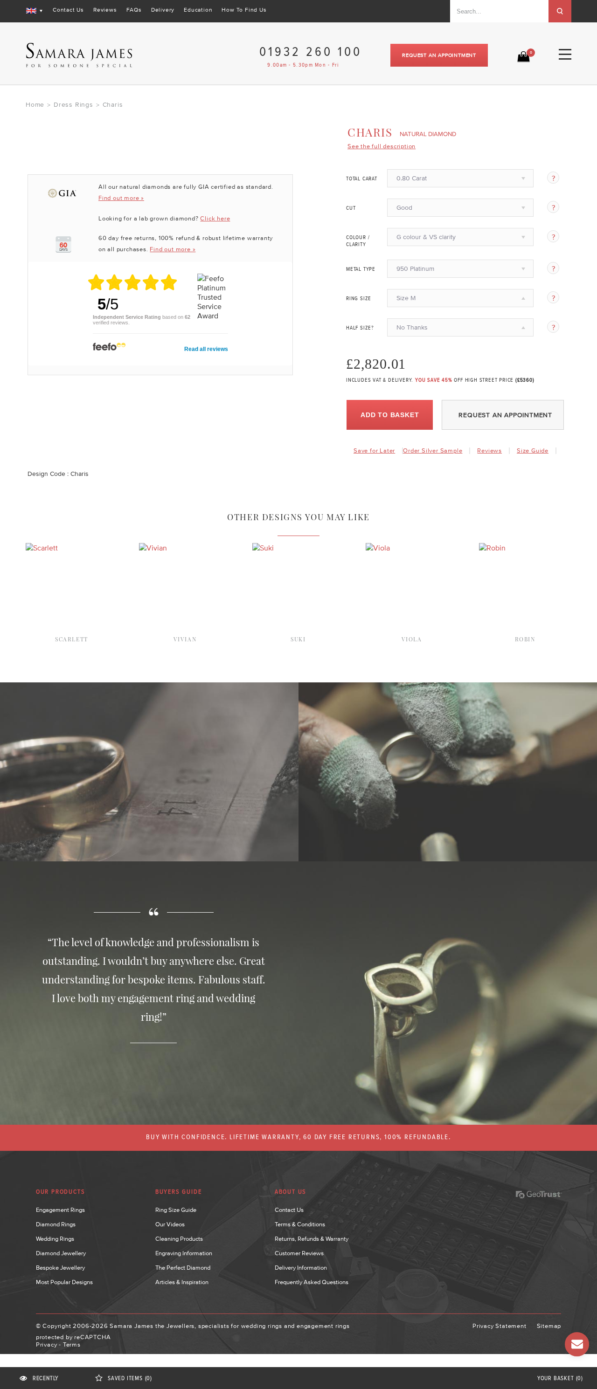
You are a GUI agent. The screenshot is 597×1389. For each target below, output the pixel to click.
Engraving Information (183, 1253)
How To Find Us (244, 10)
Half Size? (360, 328)
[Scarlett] (42, 547)
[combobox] (499, 11)
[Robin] (492, 547)
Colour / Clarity (357, 241)
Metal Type (360, 269)
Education (198, 10)
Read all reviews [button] (206, 349)
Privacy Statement (499, 1325)
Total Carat (361, 179)
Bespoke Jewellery (60, 1267)
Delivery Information (301, 1267)
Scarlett (71, 639)
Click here (215, 218)
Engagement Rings (60, 1209)
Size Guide (532, 450)
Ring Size (358, 299)
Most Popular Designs (64, 1282)
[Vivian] (153, 547)
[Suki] (263, 547)
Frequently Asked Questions (311, 1282)
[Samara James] (79, 55)
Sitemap (549, 1325)
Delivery (162, 10)
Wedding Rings (55, 1238)
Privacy (46, 1344)
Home (35, 104)
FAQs (134, 10)
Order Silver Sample (432, 450)
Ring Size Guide (175, 1209)
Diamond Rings (56, 1224)
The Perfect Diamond (182, 1267)
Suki (298, 639)
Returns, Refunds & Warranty (311, 1238)
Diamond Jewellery (61, 1253)
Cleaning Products (179, 1238)
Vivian (185, 639)
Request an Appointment (439, 55)
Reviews (105, 10)
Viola (412, 639)
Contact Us (68, 10)
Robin (525, 639)
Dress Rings (73, 104)
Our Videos (170, 1224)
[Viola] (378, 547)
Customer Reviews (299, 1253)
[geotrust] (538, 1194)
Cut (350, 208)
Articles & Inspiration (181, 1282)
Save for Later (374, 450)
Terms (72, 1344)
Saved (130, 1378)
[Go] (559, 11)
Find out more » (121, 197)
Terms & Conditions (300, 1224)
